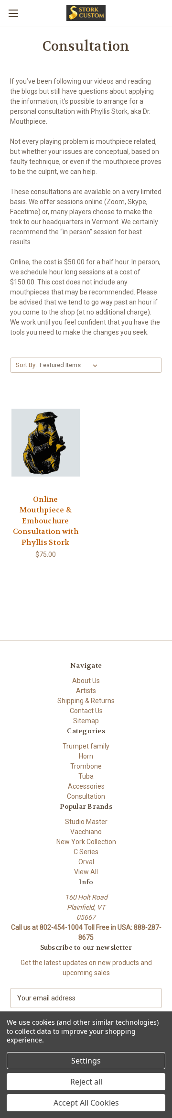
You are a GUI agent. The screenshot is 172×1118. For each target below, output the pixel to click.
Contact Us (86, 711)
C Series (86, 852)
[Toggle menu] (13, 13)
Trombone (86, 766)
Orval (86, 862)
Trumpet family (86, 746)
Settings (86, 1060)
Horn (86, 756)
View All (86, 872)
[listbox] (70, 365)
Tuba (86, 776)
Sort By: (26, 365)
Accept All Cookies (86, 1102)
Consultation (86, 796)
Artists (86, 691)
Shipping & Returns (86, 701)
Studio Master (86, 821)
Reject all (86, 1081)
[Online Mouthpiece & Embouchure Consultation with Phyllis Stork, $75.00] (45, 443)
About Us (86, 680)
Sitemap (86, 721)
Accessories (86, 786)
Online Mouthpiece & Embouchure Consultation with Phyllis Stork (45, 521)
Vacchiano (86, 832)
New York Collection (86, 842)
